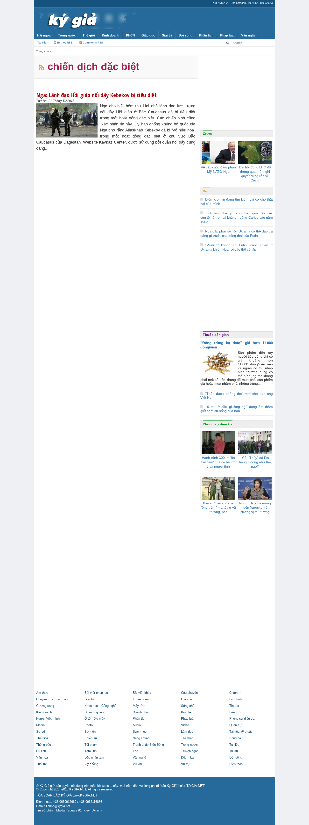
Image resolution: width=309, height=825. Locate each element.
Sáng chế (187, 706)
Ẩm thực (42, 693)
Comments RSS (93, 42)
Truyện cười (141, 699)
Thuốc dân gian (216, 335)
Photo (88, 725)
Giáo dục (148, 35)
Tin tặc (234, 706)
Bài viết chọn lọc (96, 693)
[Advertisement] (236, 94)
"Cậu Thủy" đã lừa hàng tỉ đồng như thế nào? (255, 462)
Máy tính (139, 706)
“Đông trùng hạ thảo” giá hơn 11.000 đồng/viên (236, 345)
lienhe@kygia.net (58, 806)
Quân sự (235, 725)
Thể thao (187, 738)
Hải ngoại (44, 35)
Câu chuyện (189, 693)
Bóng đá (235, 738)
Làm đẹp (187, 731)
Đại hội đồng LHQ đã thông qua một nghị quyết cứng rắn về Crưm (255, 173)
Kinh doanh (110, 35)
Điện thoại (236, 764)
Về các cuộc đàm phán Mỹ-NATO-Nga (218, 169)
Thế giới (89, 35)
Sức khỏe (140, 731)
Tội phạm (91, 744)
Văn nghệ (248, 35)
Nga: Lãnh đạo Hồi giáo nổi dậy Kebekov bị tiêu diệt (96, 95)
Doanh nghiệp (94, 712)
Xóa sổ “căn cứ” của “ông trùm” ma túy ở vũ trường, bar (218, 507)
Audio (137, 725)
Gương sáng (45, 706)
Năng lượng (141, 738)
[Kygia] (71, 19)
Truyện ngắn (189, 751)
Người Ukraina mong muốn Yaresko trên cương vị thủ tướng (255, 507)
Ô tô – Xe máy (94, 718)
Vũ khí (137, 764)
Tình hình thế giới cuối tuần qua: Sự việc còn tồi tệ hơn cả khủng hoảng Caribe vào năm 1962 (236, 217)
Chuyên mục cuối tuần (52, 699)
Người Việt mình (48, 718)
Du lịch (41, 751)
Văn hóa (42, 757)
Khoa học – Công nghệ (100, 706)
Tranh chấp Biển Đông (148, 744)
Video (185, 725)
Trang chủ (42, 51)
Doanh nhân (141, 712)
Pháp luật (227, 35)
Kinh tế (186, 712)
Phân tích (206, 35)
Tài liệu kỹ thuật (240, 731)
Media (40, 725)
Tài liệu (42, 42)
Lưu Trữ (235, 712)
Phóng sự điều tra (217, 424)
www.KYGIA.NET (85, 795)
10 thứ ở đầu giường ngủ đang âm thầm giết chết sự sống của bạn (236, 409)
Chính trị (235, 693)
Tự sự (233, 751)
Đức (206, 191)
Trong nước (67, 35)
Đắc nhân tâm (94, 757)
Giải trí (167, 35)
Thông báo (43, 744)
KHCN (130, 35)
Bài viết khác (142, 693)
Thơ (136, 751)
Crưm (207, 134)
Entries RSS (64, 42)
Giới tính (235, 699)
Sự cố (40, 731)
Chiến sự (90, 738)
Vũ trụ (185, 764)
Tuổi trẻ (41, 764)
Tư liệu (234, 744)
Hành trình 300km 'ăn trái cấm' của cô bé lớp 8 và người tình (218, 462)
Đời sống (185, 35)
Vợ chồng (91, 764)
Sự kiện (90, 731)
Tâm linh (90, 751)
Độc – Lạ (187, 757)
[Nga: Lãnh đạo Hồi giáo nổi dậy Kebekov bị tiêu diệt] (68, 120)
